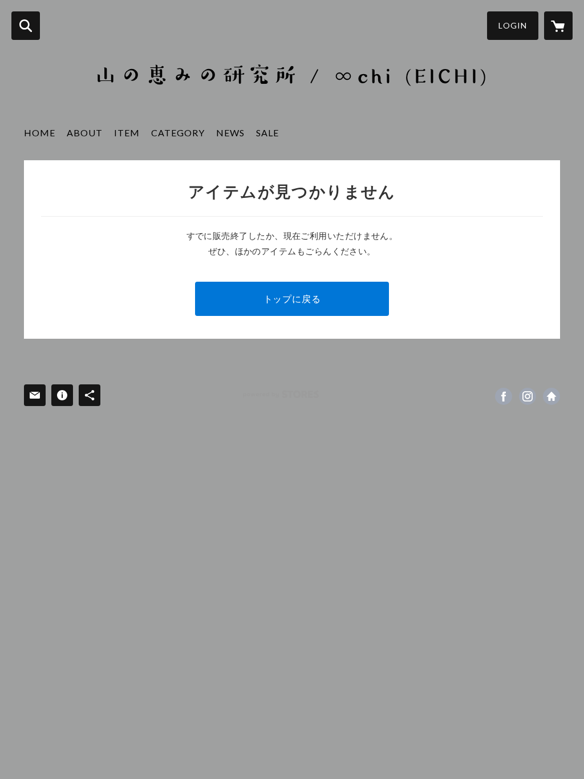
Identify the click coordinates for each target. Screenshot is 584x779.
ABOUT (85, 132)
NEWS (230, 132)
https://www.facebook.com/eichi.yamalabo (503, 396)
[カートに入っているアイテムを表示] (558, 25)
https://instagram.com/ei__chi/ (527, 396)
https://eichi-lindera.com (551, 396)
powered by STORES (281, 394)
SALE (267, 132)
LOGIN (512, 25)
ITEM (127, 132)
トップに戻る (292, 298)
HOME (39, 132)
